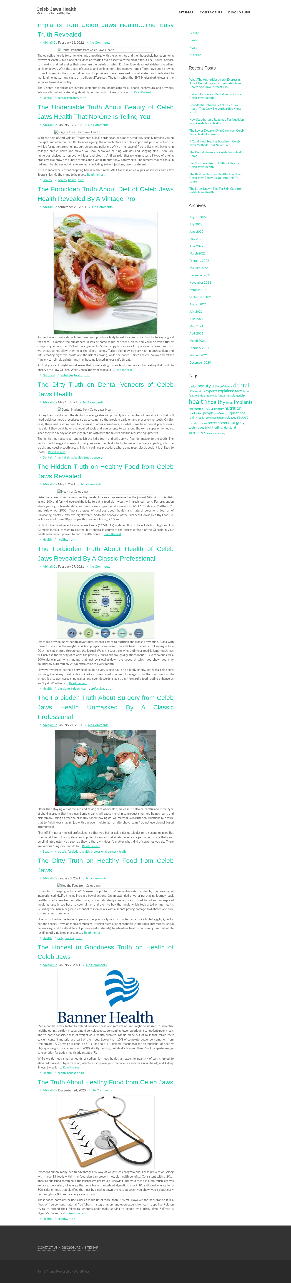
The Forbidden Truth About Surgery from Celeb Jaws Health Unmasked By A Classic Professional (106, 707)
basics (193, 386)
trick (208, 427)
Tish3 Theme (47, 1271)
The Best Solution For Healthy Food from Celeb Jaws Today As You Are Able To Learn (215, 177)
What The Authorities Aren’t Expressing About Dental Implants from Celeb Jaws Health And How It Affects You (215, 83)
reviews (202, 423)
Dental (47, 98)
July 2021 (196, 311)
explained (226, 391)
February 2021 (199, 348)
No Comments (100, 42)
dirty (70, 457)
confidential (225, 386)
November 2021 (200, 282)
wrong (221, 433)
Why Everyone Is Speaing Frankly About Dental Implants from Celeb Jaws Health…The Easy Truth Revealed (106, 25)
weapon (212, 433)
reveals (193, 423)
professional (98, 688)
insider (208, 408)
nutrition (233, 408)
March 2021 (197, 340)
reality (193, 417)
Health (47, 539)
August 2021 (198, 304)
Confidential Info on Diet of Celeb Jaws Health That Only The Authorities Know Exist (215, 108)
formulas (212, 395)
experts (211, 391)
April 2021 (196, 333)
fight (191, 395)
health (72, 180)
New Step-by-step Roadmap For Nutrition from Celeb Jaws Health (216, 121)
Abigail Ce (50, 42)
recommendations (215, 417)
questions (237, 413)
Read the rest (142, 92)
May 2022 (196, 239)
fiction (246, 391)
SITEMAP (186, 12)
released (230, 417)
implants (72, 98)
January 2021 (198, 355)
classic (62, 688)
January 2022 (198, 268)
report (242, 417)
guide (240, 395)
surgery (113, 851)
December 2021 (200, 275)
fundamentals (226, 395)
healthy (62, 539)
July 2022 (196, 224)
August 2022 (198, 217)
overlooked (195, 413)
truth (83, 98)
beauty (62, 180)
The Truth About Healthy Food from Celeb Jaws (105, 1082)
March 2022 (197, 253)
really (201, 417)
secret (212, 422)
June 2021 (196, 319)
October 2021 (198, 290)
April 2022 (196, 246)
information (196, 408)
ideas (229, 402)
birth (214, 386)
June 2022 (196, 231)
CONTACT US (211, 12)
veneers (97, 457)
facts (239, 391)
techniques (196, 427)
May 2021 (196, 326)
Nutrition (49, 375)
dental (62, 98)
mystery (219, 408)
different (193, 391)
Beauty (47, 180)
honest (71, 1073)
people (208, 413)
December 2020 (200, 362)
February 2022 (199, 260)
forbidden (66, 375)
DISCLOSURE (239, 12)
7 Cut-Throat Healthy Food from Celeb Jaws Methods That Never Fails (214, 143)
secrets (223, 423)
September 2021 (200, 297)
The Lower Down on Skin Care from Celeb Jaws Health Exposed (216, 132)
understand (228, 427)
